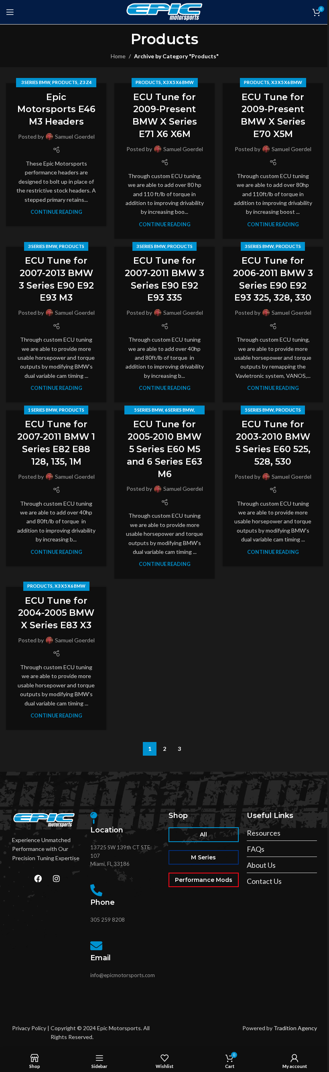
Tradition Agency (295, 1028)
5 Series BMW (148, 409)
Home (118, 56)
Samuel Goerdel (75, 136)
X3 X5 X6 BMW (178, 82)
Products (64, 82)
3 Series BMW (35, 82)
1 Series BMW (42, 409)
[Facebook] (38, 878)
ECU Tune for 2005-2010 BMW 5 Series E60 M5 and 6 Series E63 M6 (164, 449)
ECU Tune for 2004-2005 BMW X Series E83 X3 (56, 613)
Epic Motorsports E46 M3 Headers (56, 109)
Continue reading (56, 212)
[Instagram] (56, 878)
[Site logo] (165, 11)
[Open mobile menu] (10, 12)
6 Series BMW (179, 409)
